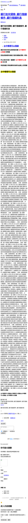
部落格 (5, 37)
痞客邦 (10, 413)
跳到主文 (3, 22)
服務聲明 (17, 499)
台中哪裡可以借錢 (11, 46)
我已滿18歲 (3, 520)
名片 (5, 39)
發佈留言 (3, 433)
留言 (13, 413)
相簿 (5, 35)
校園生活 (12, 418)
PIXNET (7, 497)
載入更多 (3, 423)
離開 (9, 520)
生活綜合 (13, 32)
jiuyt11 (2, 404)
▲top (2, 420)
